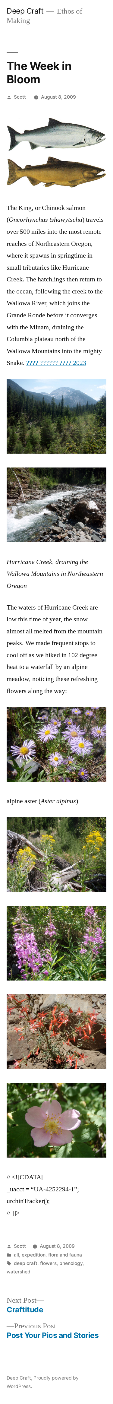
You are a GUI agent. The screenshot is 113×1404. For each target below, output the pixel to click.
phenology (71, 1263)
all (16, 1255)
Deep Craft (25, 10)
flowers (48, 1263)
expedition (34, 1255)
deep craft (25, 1263)
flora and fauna (65, 1255)
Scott (20, 97)
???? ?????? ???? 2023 (56, 363)
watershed (18, 1272)
